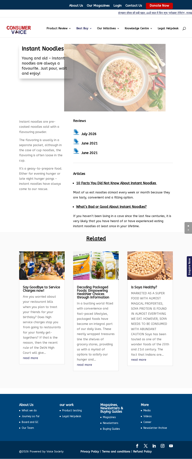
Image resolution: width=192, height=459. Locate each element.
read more (30, 358)
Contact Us (133, 5)
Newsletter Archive (155, 428)
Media (147, 410)
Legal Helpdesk (168, 28)
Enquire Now (189, 266)
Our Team (28, 428)
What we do (29, 410)
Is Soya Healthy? (144, 287)
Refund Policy (142, 451)
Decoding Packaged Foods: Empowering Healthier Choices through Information (93, 292)
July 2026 (89, 134)
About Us (76, 5)
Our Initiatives (106, 28)
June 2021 (89, 143)
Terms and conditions (116, 451)
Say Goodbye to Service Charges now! (41, 289)
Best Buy (82, 28)
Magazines (109, 417)
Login (117, 5)
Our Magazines (98, 5)
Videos (147, 416)
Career (147, 422)
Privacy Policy (89, 451)
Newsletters (110, 423)
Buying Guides (111, 428)
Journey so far (31, 416)
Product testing (72, 410)
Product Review (57, 28)
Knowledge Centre (137, 28)
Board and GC (30, 422)
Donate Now (159, 5)
